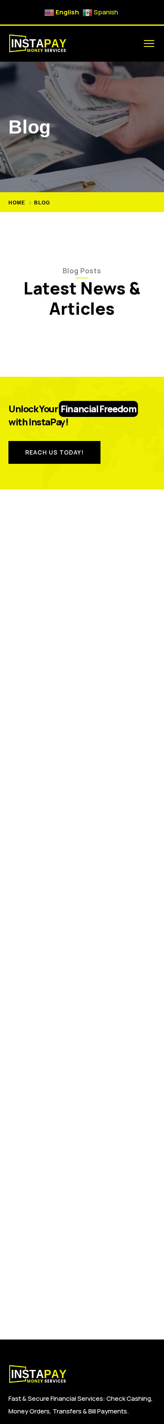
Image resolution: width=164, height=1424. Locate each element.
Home (16, 203)
